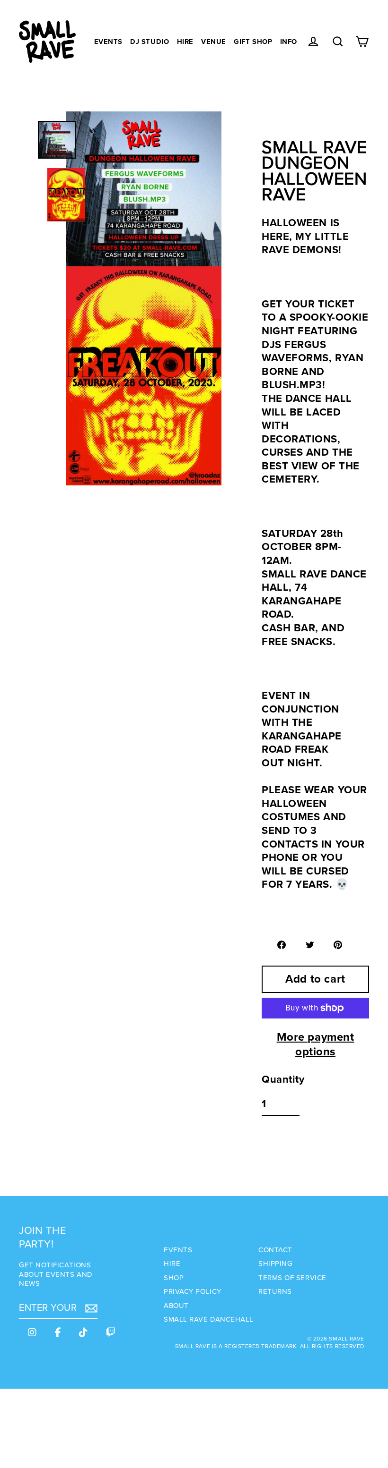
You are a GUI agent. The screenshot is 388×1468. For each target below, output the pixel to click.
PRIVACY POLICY (192, 1291)
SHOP (174, 1277)
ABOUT (176, 1305)
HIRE (185, 41)
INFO (288, 41)
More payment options (315, 1044)
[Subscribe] (89, 1308)
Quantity (283, 1079)
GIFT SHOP (253, 41)
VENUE (213, 41)
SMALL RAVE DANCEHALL (209, 1319)
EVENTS (108, 41)
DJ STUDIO (149, 41)
